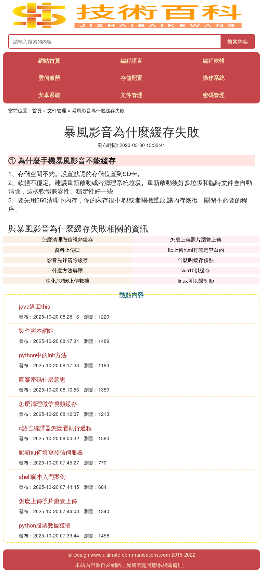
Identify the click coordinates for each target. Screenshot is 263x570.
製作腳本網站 (36, 330)
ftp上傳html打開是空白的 (196, 249)
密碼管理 (214, 95)
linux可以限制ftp (196, 280)
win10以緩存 (195, 270)
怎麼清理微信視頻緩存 (67, 239)
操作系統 (214, 78)
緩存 (108, 160)
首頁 (37, 110)
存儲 (24, 173)
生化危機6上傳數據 (67, 280)
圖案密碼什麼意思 (42, 379)
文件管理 (131, 95)
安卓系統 (49, 95)
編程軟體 (214, 60)
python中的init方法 (43, 354)
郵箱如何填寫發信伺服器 (51, 452)
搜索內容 (237, 41)
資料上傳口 (67, 249)
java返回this (34, 306)
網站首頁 (49, 60)
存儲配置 (131, 78)
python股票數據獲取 (45, 525)
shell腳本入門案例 (42, 476)
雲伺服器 (49, 78)
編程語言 (131, 60)
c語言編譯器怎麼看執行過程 (55, 427)
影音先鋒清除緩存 (67, 259)
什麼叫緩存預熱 (196, 259)
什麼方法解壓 (67, 270)
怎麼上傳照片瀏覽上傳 (196, 239)
